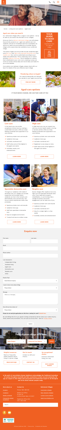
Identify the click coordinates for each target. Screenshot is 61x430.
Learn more (17, 156)
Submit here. (42, 313)
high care (17, 53)
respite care (6, 55)
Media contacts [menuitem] (7, 395)
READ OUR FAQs (11, 362)
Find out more (30, 82)
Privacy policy (31, 426)
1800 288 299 (25, 390)
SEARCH (52, 341)
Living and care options (16, 29)
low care (8, 53)
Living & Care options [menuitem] (47, 395)
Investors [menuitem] (5, 393)
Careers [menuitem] (5, 390)
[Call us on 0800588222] (50, 2)
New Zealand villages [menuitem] (47, 393)
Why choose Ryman (49, 364)
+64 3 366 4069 (21, 400)
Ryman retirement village (21, 40)
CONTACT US (30, 362)
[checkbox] (30, 268)
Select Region (11, 341)
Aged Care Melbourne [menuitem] (47, 398)
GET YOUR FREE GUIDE (49, 54)
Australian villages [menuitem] (46, 390)
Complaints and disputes (41, 426)
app (13, 58)
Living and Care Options (35, 341)
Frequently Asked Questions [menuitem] (8, 398)
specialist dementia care (28, 53)
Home (5, 29)
